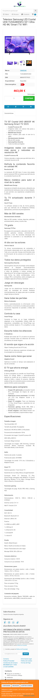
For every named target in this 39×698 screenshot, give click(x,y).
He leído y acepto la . (16, 649)
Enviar (26, 653)
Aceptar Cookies (26, 685)
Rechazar (15, 685)
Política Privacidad (8, 661)
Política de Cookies (29, 695)
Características (8, 113)
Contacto (26, 14)
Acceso (16, 14)
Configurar (6, 685)
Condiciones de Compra (10, 663)
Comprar (29, 98)
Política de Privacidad (22, 645)
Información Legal (26, 659)
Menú (7, 14)
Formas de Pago (26, 663)
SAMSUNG (23, 70)
